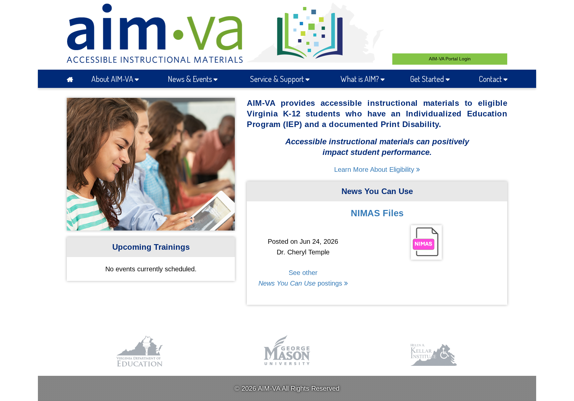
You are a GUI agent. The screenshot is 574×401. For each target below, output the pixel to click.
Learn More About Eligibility (375, 169)
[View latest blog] (426, 254)
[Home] (72, 79)
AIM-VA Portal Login (450, 58)
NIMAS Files (377, 213)
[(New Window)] (140, 366)
